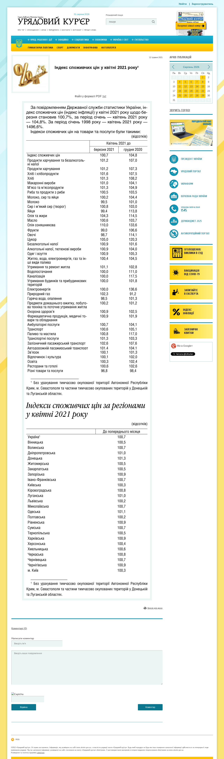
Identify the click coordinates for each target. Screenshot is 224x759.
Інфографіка (90, 47)
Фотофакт (77, 30)
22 (203, 91)
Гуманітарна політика (40, 47)
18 (179, 91)
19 (185, 91)
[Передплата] (191, 144)
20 (191, 91)
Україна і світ (120, 39)
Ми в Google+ (184, 345)
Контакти (66, 30)
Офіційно (63, 39)
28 (197, 95)
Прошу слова (90, 30)
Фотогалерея (108, 47)
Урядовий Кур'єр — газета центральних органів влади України (53, 17)
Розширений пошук (114, 15)
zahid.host (40, 753)
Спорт (60, 47)
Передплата (54, 30)
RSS (17, 739)
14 (197, 86)
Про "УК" (21, 30)
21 (197, 91)
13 (191, 86)
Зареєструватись (202, 3)
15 (203, 86)
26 (185, 95)
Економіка (101, 39)
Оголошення (33, 30)
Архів (43, 30)
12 (185, 86)
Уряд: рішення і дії (41, 39)
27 (191, 95)
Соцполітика (82, 39)
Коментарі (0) (19, 628)
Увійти (183, 3)
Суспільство (141, 39)
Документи (73, 47)
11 (179, 86)
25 (179, 95)
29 (203, 95)
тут (104, 96)
